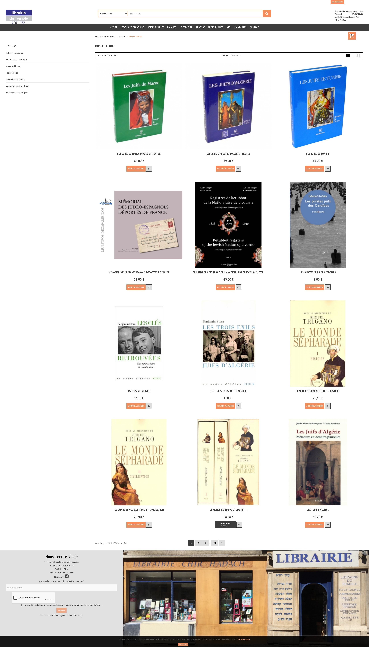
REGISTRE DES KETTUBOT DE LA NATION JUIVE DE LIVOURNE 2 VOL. (228, 272)
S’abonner (61, 610)
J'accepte (183, 644)
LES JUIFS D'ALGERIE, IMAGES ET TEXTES (228, 153)
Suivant (222, 543)
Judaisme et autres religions (17, 92)
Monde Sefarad (12, 72)
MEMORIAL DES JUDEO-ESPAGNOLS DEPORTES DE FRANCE (139, 272)
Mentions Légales (58, 615)
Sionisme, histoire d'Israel (16, 79)
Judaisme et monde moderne (17, 86)
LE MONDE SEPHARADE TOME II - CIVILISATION (139, 509)
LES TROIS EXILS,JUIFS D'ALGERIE (228, 391)
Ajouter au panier (136, 169)
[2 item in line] (358, 55)
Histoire (11, 46)
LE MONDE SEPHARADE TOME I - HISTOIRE (318, 391)
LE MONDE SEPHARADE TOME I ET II (228, 509)
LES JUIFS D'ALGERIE (318, 509)
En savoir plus (244, 639)
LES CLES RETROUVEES (139, 391)
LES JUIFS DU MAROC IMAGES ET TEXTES (139, 153)
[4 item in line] (348, 55)
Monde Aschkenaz (13, 66)
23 (214, 543)
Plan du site (44, 615)
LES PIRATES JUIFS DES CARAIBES (318, 272)
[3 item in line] (353, 55)
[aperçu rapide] (149, 169)
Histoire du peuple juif (15, 53)
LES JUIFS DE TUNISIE (317, 153)
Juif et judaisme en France (16, 59)
